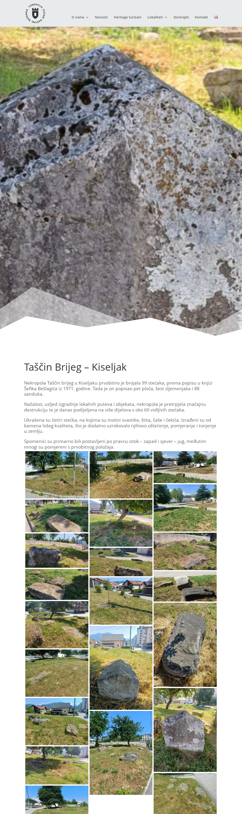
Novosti (101, 17)
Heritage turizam (127, 17)
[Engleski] (216, 21)
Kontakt (201, 17)
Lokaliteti (155, 17)
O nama (78, 17)
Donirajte (181, 17)
